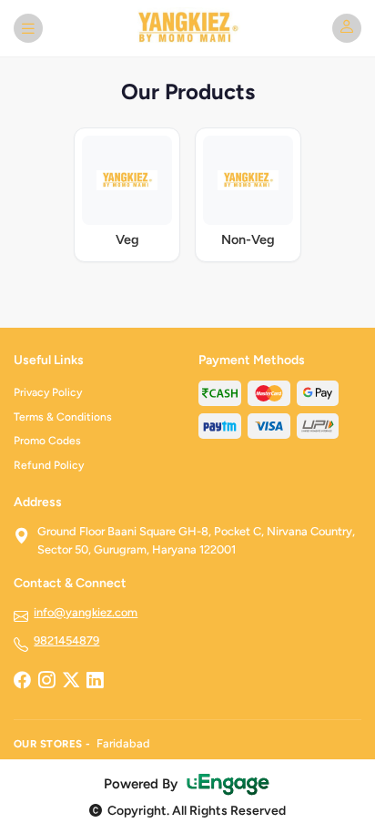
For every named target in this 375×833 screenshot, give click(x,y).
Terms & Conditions (63, 417)
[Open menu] (28, 28)
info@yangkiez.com (85, 612)
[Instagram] (46, 681)
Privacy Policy (48, 392)
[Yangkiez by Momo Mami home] (187, 28)
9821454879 (66, 640)
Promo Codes (47, 440)
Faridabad (123, 743)
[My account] (346, 28)
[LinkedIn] (94, 681)
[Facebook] (22, 681)
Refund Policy (49, 465)
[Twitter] (71, 681)
